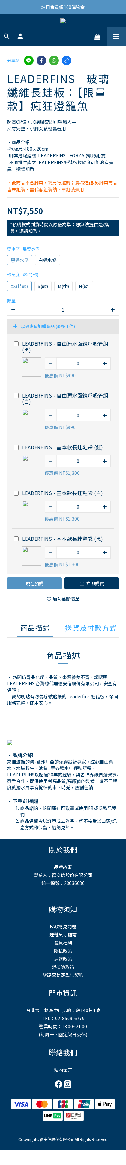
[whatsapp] (54, 60)
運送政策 (63, 958)
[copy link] (66, 60)
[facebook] (41, 60)
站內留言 (63, 1069)
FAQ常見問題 (63, 926)
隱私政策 (63, 950)
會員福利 (63, 942)
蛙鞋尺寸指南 (63, 934)
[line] (29, 60)
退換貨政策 (63, 966)
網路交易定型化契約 (63, 975)
